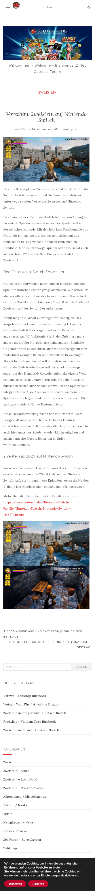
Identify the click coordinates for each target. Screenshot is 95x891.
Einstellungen (50, 876)
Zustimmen (15, 883)
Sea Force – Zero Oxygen (22, 840)
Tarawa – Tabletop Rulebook (24, 696)
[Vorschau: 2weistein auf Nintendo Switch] (46, 159)
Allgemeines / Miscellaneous (24, 797)
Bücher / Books (15, 805)
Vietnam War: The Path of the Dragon (31, 704)
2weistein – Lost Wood (20, 779)
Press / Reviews (15, 831)
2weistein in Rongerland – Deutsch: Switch (34, 713)
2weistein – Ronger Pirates (23, 788)
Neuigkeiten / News (18, 822)
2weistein (47, 92)
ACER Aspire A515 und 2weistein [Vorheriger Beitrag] (42, 634)
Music (7, 814)
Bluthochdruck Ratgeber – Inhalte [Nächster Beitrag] (50, 644)
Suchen (81, 666)
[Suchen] (89, 7)
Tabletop (10, 848)
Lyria (72, 129)
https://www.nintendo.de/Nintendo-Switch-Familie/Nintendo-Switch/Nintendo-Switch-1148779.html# (36, 508)
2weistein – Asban (16, 771)
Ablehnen (38, 883)
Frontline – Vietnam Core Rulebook (29, 722)
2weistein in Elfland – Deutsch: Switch (31, 730)
